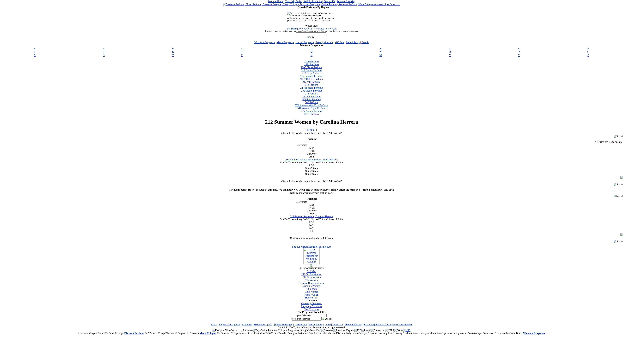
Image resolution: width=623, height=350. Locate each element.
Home (214, 324)
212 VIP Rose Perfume (311, 79)
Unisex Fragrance (305, 42)
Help (328, 324)
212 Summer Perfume (311, 76)
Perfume (311, 129)
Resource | (369, 324)
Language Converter (311, 306)
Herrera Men (311, 297)
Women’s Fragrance (264, 42)
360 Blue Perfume (311, 96)
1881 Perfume (311, 64)
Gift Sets (339, 42)
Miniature (328, 42)
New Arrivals (305, 28)
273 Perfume (311, 93)
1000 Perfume (311, 61)
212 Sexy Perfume (311, 73)
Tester (319, 42)
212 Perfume (311, 84)
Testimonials (260, 324)
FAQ (271, 324)
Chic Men (311, 288)
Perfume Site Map (346, 1)
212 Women (311, 280)
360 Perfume (311, 102)
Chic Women (311, 291)
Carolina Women (311, 286)
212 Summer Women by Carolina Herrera (311, 216)
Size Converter (311, 309)
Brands (365, 42)
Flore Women (311, 294)
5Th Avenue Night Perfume (311, 108)
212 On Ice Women (311, 274)
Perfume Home (275, 1)
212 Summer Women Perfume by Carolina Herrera (312, 159)
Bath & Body (353, 42)
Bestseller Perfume (402, 324)
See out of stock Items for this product (311, 246)
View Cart (331, 28)
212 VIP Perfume (311, 82)
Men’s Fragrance (285, 42)
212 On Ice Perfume (311, 70)
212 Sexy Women (311, 277)
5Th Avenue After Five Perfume (311, 105)
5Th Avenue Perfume (312, 111)
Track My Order (293, 1)
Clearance (319, 28)
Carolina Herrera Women (311, 283)
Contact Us (329, 1)
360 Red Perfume (312, 99)
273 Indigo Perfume (311, 90)
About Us (247, 324)
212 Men (311, 271)
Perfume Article (383, 324)
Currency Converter (311, 303)
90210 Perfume (311, 114)
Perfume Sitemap (353, 324)
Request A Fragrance (229, 324)
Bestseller (292, 28)
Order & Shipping (284, 324)
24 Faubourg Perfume (311, 87)
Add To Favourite (312, 1)
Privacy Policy (316, 324)
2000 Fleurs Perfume (311, 67)
